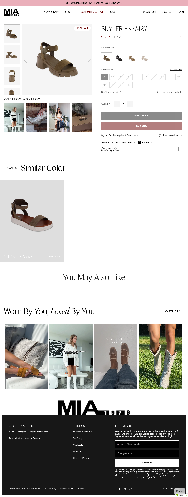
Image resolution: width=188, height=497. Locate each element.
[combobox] (120, 444)
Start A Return (32, 438)
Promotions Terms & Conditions (24, 489)
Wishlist (151, 12)
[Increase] (130, 104)
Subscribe (147, 463)
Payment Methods (39, 432)
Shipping (22, 432)
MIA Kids (77, 452)
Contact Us (82, 489)
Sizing (11, 432)
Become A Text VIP (82, 432)
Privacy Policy (66, 489)
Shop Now (54, 256)
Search (167, 12)
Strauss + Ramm (81, 458)
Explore (174, 311)
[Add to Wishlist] (180, 37)
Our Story (77, 438)
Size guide (176, 70)
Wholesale (78, 445)
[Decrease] (117, 104)
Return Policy (15, 438)
